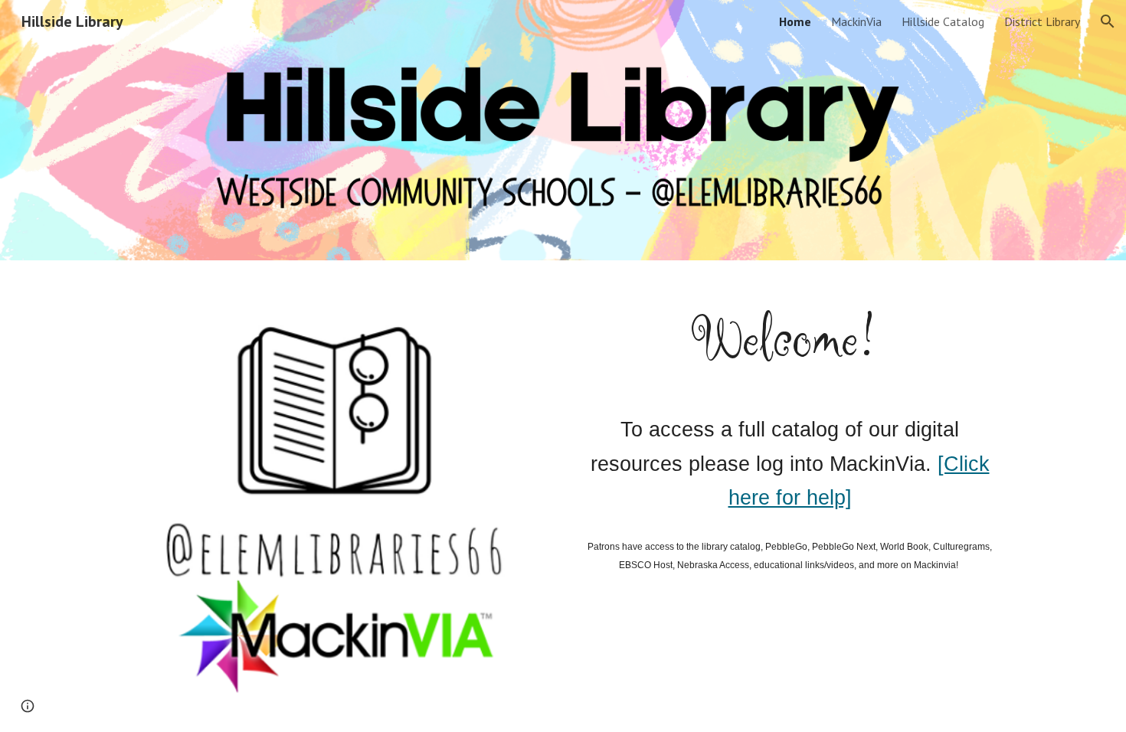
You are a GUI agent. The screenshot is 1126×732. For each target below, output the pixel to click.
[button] (1107, 21)
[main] (789, 340)
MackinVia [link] (856, 21)
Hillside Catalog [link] (943, 21)
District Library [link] (1042, 21)
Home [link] (795, 21)
